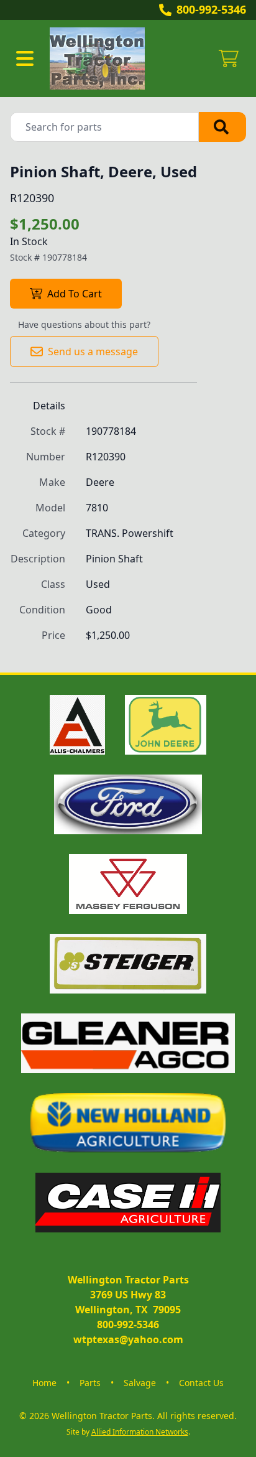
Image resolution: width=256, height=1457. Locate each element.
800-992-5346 (211, 9)
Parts (90, 1383)
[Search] (222, 127)
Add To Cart (74, 293)
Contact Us (201, 1383)
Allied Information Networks (139, 1432)
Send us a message (93, 351)
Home (44, 1383)
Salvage (140, 1383)
